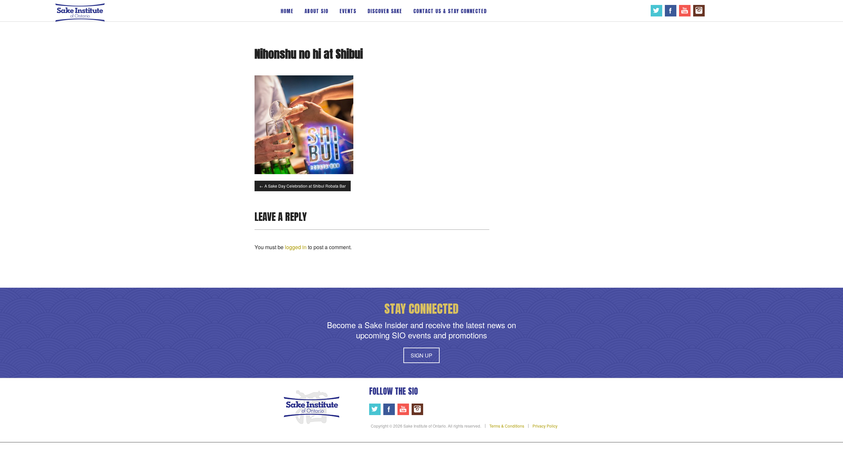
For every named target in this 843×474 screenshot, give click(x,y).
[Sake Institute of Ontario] (80, 12)
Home (287, 11)
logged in (296, 247)
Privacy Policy (544, 426)
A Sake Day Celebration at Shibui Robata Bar (302, 186)
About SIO (316, 11)
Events (348, 11)
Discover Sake (384, 11)
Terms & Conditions (506, 426)
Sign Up (421, 355)
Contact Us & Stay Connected (450, 11)
